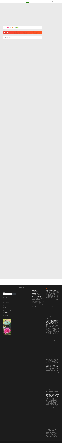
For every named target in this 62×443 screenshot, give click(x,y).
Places (5, 313)
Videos (15, 27)
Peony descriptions (7, 310)
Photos (10, 27)
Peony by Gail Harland (49, 290)
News (5, 307)
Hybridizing (6, 304)
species (6, 315)
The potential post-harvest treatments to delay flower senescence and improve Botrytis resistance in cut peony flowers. (52, 395)
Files (18, 27)
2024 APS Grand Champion (35, 293)
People (6, 312)
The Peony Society (56, 1)
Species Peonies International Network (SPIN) (13, 321)
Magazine (6, 305)
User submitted (7, 317)
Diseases (6, 297)
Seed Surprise (34, 290)
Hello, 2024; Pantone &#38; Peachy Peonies (38, 296)
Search (4, 292)
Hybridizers (6, 302)
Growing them (7, 300)
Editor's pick (6, 299)
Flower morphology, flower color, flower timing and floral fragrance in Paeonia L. (51, 381)
